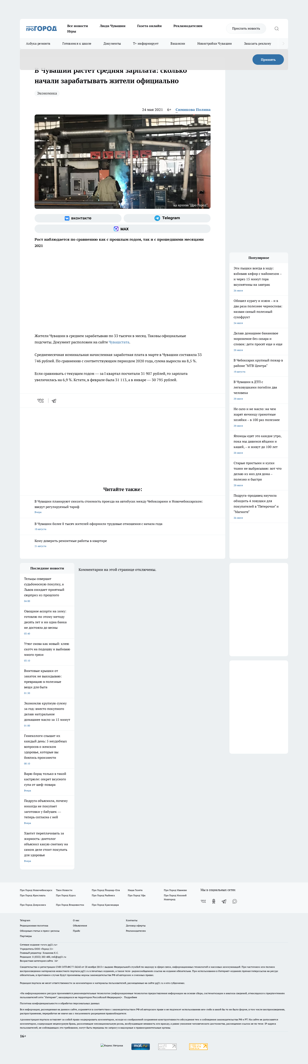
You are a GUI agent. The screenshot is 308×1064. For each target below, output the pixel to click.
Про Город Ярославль (32, 895)
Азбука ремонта (38, 43)
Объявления (80, 925)
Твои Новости (64, 890)
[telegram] (55, 401)
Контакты (131, 920)
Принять (268, 59)
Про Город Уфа (136, 895)
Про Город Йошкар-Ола (106, 890)
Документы (112, 43)
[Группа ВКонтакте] (78, 218)
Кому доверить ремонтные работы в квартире (71, 543)
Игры (71, 31)
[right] (283, 43)
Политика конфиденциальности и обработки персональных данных (60, 1003)
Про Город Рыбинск (103, 895)
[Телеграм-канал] (167, 218)
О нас (76, 920)
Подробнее (130, 997)
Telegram (25, 920)
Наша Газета (135, 890)
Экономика (47, 93)
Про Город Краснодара (105, 904)
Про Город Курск (66, 895)
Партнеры (26, 936)
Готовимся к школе (76, 43)
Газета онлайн (149, 26)
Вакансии (178, 43)
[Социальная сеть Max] (123, 229)
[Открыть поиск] (276, 28)
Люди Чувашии (113, 26)
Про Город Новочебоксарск (36, 890)
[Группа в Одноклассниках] (213, 901)
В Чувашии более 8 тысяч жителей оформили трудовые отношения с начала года (98, 526)
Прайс (76, 930)
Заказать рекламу (257, 43)
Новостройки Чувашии (214, 43)
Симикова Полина (193, 109)
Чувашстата (119, 342)
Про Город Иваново (175, 890)
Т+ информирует (145, 43)
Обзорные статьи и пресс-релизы (40, 930)
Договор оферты (136, 925)
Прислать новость (246, 28)
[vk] (41, 401)
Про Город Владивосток (70, 904)
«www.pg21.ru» (48, 944)
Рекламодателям (187, 26)
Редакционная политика (34, 925)
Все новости (77, 26)
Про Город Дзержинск (33, 904)
